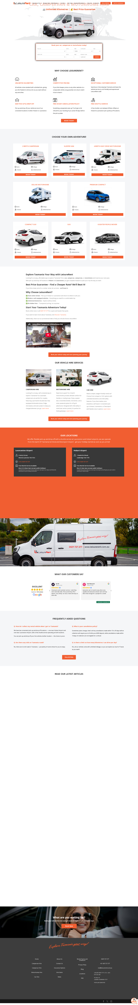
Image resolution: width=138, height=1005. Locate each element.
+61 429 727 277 (105, 963)
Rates (59, 977)
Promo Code (84, 54)
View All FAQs (69, 657)
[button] (111, 590)
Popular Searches (99, 982)
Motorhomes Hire (36, 972)
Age (94, 48)
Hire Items (70, 3)
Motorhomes (54, 3)
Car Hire (63, 3)
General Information (79, 3)
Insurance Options (59, 968)
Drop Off (39, 54)
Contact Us (96, 3)
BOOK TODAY (69, 121)
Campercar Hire (36, 968)
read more (30, 745)
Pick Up (39, 48)
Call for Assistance (118, 3)
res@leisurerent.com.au (105, 968)
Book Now (69, 926)
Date (67, 48)
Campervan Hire (36, 3)
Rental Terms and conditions (82, 959)
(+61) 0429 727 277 (24, 461)
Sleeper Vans (46, 3)
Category (83, 48)
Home (37, 959)
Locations (82, 974)
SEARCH (97, 57)
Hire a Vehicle (105, 3)
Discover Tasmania (60, 315)
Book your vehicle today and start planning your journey (69, 354)
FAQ (82, 978)
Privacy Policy (82, 965)
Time (75, 48)
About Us (89, 3)
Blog (82, 969)
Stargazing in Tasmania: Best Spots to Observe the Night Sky (48, 736)
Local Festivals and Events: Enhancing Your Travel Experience (49, 884)
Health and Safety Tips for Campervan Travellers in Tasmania (49, 810)
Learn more (45, 408)
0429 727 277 (44, 311)
